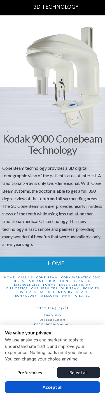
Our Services (44, 288)
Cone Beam (47, 277)
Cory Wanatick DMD (81, 277)
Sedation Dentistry (53, 292)
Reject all (78, 372)
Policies (91, 288)
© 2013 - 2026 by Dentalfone (52, 324)
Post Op (24, 292)
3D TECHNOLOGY (56, 6)
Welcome (50, 295)
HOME (56, 263)
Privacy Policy (52, 314)
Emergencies (27, 284)
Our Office (17, 288)
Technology (25, 295)
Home (9, 277)
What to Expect (77, 295)
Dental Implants (29, 281)
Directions (60, 281)
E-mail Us (83, 281)
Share (82, 292)
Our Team (70, 288)
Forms (49, 284)
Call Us (25, 277)
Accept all (52, 387)
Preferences (29, 372)
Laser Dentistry (75, 284)
